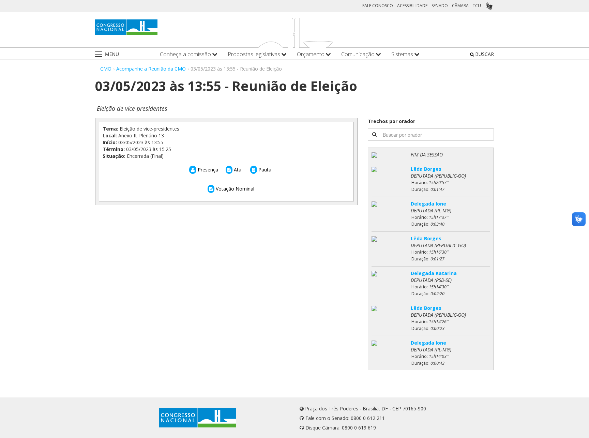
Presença (207, 169)
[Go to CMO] (126, 27)
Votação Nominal (234, 188)
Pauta (264, 169)
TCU (477, 6)
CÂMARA (460, 6)
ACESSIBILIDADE (412, 6)
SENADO (440, 6)
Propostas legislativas (255, 54)
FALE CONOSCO (377, 6)
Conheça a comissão (186, 54)
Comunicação (358, 54)
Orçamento (311, 54)
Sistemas (402, 54)
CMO (105, 68)
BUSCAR (484, 54)
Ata (236, 169)
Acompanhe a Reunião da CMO (151, 68)
